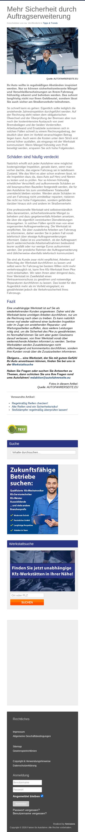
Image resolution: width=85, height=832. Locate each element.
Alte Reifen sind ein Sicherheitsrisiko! (35, 406)
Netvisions (70, 824)
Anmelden (20, 803)
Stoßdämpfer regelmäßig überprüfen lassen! (40, 409)
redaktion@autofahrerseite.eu (50, 377)
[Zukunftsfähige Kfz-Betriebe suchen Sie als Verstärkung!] (32, 533)
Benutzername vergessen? (30, 813)
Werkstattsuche (22, 364)
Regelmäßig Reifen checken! (30, 403)
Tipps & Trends (50, 23)
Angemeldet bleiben (26, 796)
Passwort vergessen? (26, 810)
